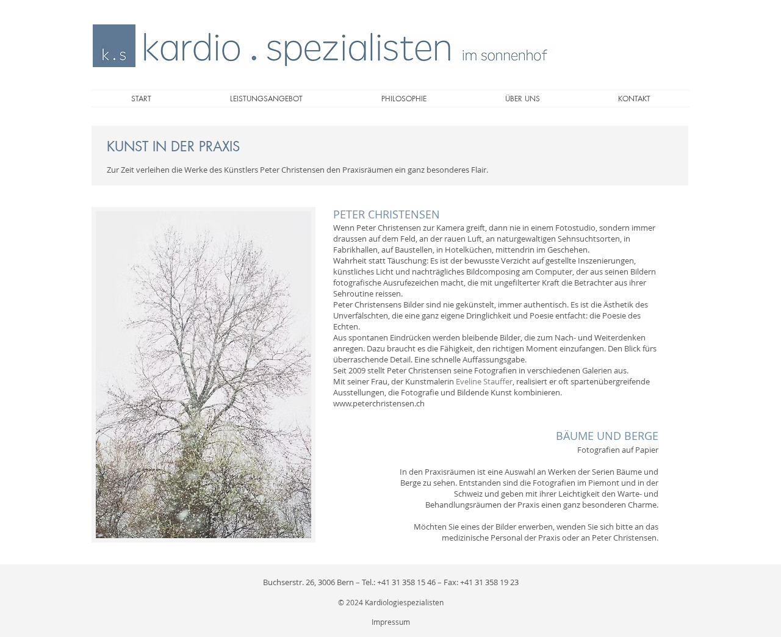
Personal (506, 537)
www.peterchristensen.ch (379, 403)
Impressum (391, 622)
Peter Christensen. (625, 537)
